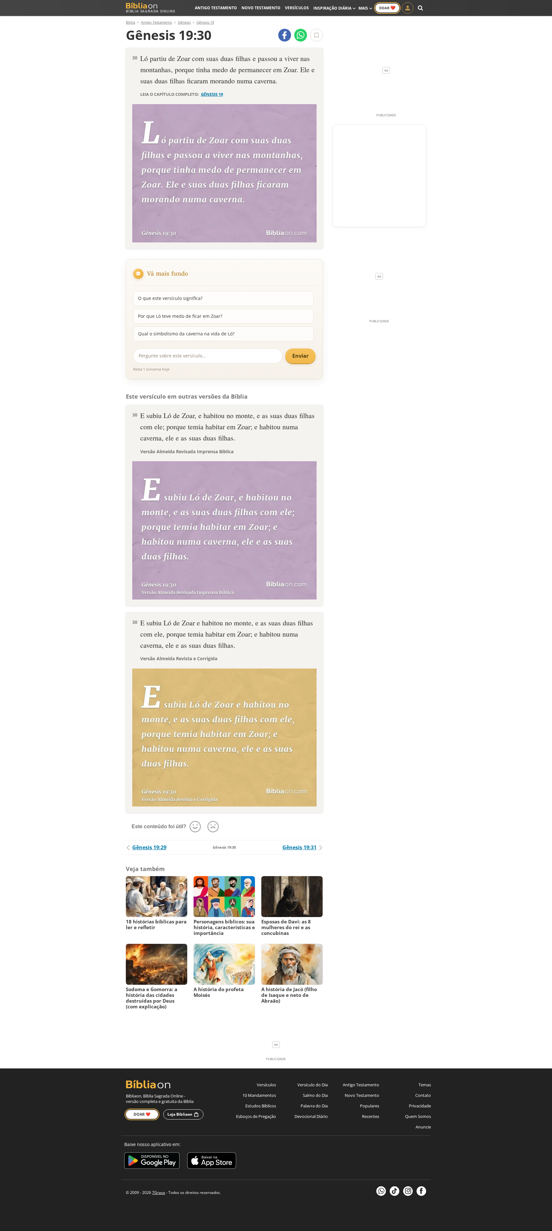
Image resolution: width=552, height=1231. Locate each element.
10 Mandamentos (259, 1095)
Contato (423, 1095)
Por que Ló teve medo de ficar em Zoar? (180, 316)
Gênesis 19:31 (299, 847)
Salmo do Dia (315, 1095)
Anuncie (423, 1127)
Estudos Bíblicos (260, 1106)
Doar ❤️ (142, 1114)
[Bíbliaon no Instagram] (408, 1191)
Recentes (370, 1116)
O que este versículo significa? (170, 298)
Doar (387, 8)
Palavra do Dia (314, 1106)
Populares (369, 1106)
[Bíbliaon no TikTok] (394, 1191)
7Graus (158, 1192)
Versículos (297, 8)
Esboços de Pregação (256, 1116)
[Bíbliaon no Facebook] (421, 1191)
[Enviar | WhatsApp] (300, 35)
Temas (424, 1085)
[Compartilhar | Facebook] (284, 35)
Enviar (300, 355)
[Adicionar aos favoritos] (316, 35)
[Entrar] (407, 8)
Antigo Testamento (216, 8)
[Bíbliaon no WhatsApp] (381, 1191)
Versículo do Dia (312, 1085)
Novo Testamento (260, 8)
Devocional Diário (311, 1116)
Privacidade (420, 1106)
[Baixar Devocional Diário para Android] (152, 1161)
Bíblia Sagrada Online (150, 11)
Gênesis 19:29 (149, 847)
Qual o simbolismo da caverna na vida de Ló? (186, 334)
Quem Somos (418, 1116)
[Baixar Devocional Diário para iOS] (211, 1161)
